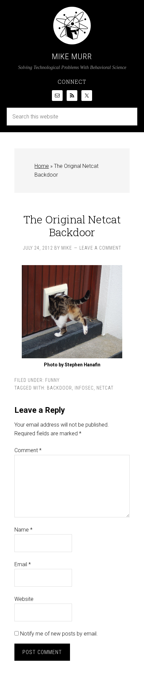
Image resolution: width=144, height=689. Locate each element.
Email (22, 564)
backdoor (59, 388)
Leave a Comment (100, 248)
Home (41, 166)
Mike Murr (72, 56)
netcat (105, 388)
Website (23, 599)
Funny (52, 380)
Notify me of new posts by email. (59, 633)
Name (23, 530)
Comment (28, 450)
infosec (84, 388)
